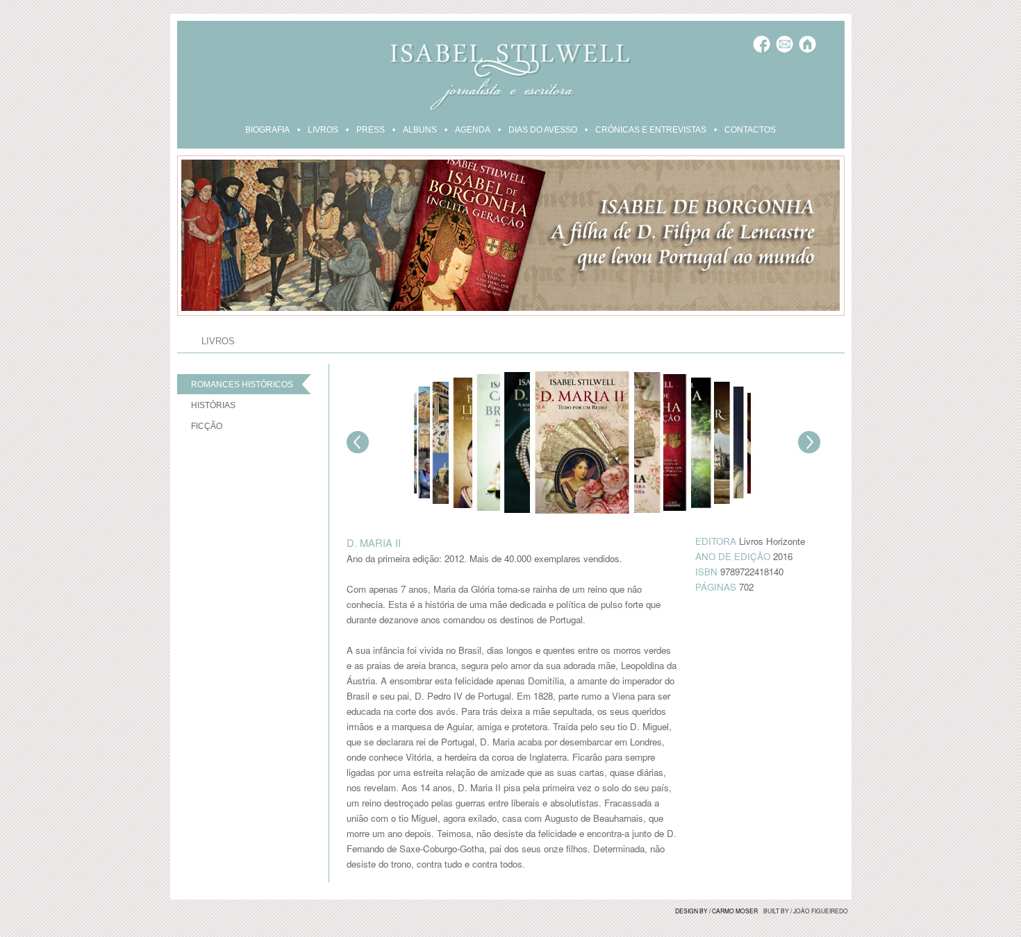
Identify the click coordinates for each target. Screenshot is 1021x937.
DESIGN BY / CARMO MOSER (716, 910)
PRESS (370, 130)
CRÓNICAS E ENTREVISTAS (650, 130)
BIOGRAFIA (267, 130)
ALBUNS (420, 130)
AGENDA (472, 130)
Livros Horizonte (772, 541)
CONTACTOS (750, 130)
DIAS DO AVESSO (542, 130)
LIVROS (323, 130)
